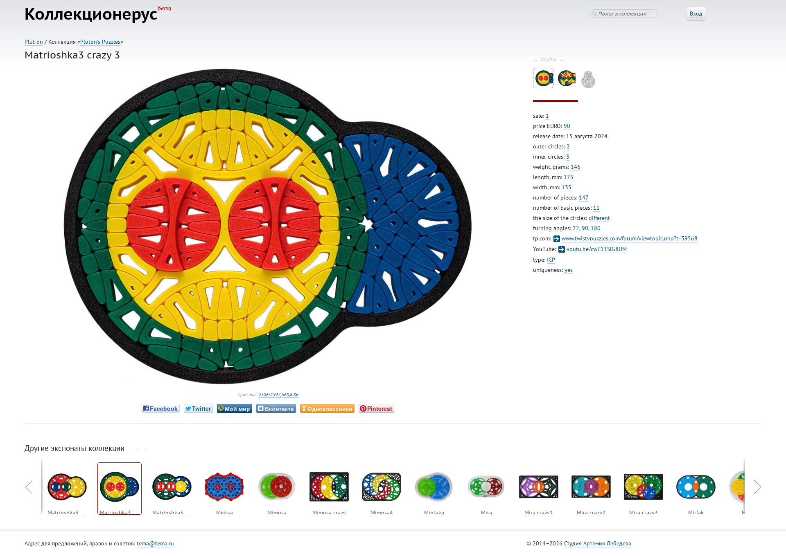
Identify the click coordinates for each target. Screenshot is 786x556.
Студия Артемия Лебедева (597, 543)
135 (566, 187)
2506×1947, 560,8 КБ (278, 394)
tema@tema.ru (155, 543)
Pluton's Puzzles (100, 41)
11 (596, 207)
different (599, 218)
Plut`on (34, 41)
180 (596, 228)
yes (569, 270)
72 (576, 228)
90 (567, 126)
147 (584, 197)
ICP (551, 259)
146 (575, 166)
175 (569, 177)
